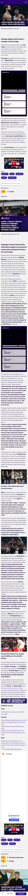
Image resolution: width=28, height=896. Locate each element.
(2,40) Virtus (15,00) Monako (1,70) (14, 730)
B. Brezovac (6, 218)
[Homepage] (26, 2)
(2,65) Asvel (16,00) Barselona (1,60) (14, 743)
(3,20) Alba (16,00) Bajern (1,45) (13, 741)
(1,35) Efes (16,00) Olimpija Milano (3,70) (15, 720)
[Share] (3, 893)
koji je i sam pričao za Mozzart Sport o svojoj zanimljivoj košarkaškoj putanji (13, 688)
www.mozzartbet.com (12, 276)
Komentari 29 (10, 893)
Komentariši (21, 893)
